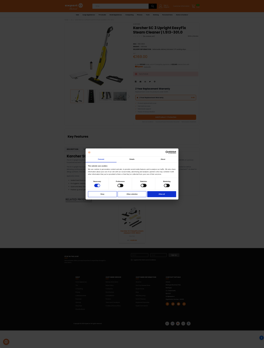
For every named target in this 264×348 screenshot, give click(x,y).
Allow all (162, 194)
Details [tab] (132, 159)
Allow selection (132, 194)
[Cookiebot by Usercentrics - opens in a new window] (167, 152)
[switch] (120, 185)
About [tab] (163, 159)
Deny (102, 194)
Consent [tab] (101, 159)
